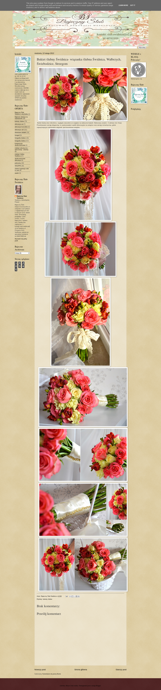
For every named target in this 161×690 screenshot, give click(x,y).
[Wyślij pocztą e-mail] (70, 596)
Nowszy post (40, 670)
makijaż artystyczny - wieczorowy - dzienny (21, 148)
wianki (17, 173)
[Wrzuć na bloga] (72, 596)
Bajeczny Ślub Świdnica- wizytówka (21, 113)
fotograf (17, 135)
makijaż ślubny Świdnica (19, 155)
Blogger (98, 686)
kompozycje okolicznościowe (20, 144)
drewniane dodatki (20, 132)
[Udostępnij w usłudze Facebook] (76, 596)
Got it (132, 5)
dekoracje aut (19, 124)
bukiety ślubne (47, 599)
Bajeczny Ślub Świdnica (22, 197)
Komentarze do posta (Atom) (51, 674)
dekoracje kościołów (21, 127)
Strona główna (80, 670)
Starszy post (121, 670)
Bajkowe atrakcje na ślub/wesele (21, 117)
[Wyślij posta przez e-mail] (66, 596)
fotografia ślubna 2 (21, 141)
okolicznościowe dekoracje (20, 159)
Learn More (123, 5)
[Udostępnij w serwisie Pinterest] (79, 596)
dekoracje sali (19, 130)
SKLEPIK (18, 166)
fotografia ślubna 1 (21, 138)
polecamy (18, 163)
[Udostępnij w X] (74, 596)
